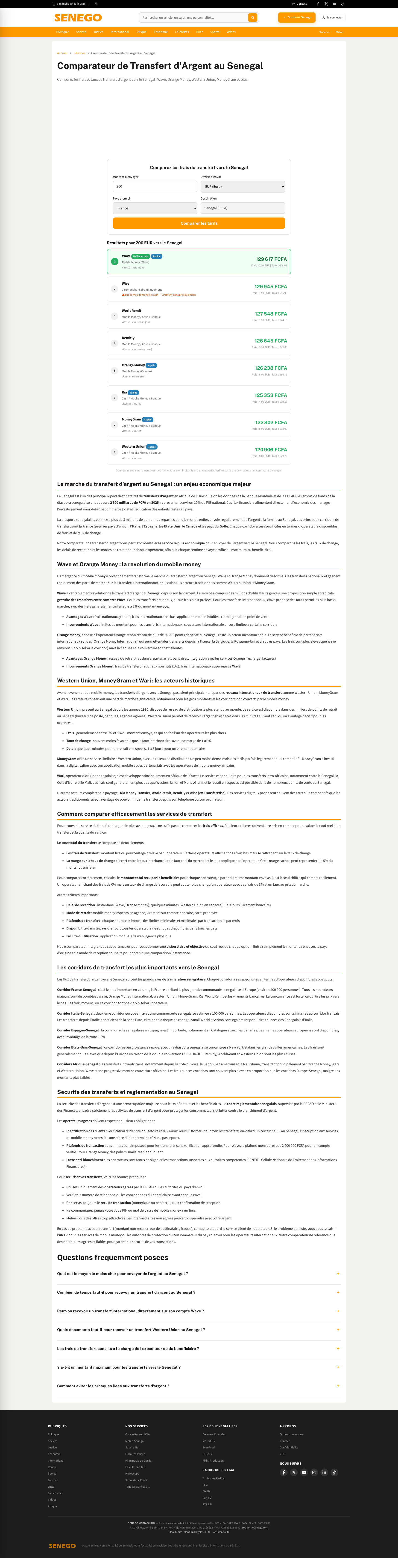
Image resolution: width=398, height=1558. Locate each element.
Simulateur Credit (136, 1480)
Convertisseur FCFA (137, 1434)
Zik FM (206, 1491)
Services (324, 32)
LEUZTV (207, 1454)
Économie (161, 32)
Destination (209, 198)
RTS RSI (207, 1504)
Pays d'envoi (121, 198)
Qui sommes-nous (291, 1434)
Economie (54, 1454)
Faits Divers (55, 1493)
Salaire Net (132, 1447)
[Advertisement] (199, 121)
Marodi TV (208, 1441)
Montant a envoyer (125, 177)
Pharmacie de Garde (138, 1461)
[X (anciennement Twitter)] (326, 4)
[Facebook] (318, 4)
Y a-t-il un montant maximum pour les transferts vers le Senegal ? (198, 1367)
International (120, 32)
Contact (285, 1441)
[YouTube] (334, 4)
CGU (282, 1454)
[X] (294, 1472)
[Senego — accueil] (79, 17)
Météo (339, 32)
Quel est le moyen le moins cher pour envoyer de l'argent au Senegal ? (198, 1274)
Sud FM (207, 1498)
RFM (205, 1485)
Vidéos (231, 32)
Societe (52, 1441)
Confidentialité (220, 1532)
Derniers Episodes (214, 1434)
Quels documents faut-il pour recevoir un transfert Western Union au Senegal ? (198, 1330)
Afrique (142, 32)
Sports (214, 32)
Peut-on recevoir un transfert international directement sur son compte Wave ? (198, 1311)
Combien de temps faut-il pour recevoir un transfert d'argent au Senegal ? (198, 1292)
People (52, 1467)
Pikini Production (213, 1461)
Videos (52, 1500)
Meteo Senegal (134, 1441)
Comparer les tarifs (199, 223)
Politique (62, 32)
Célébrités (182, 32)
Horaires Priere (135, 1454)
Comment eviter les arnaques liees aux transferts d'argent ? (198, 1386)
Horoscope (132, 1474)
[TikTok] (342, 4)
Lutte (51, 1487)
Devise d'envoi (211, 177)
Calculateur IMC (135, 1467)
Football (53, 1480)
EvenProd (208, 1447)
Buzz (199, 32)
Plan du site (175, 1532)
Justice (98, 32)
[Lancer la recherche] (252, 17)
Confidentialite (289, 1447)
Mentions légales (193, 1532)
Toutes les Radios (213, 1478)
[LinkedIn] (324, 1472)
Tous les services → (138, 1487)
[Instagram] (314, 1472)
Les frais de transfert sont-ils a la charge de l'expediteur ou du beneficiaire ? (198, 1348)
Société (81, 32)
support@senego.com (255, 1528)
